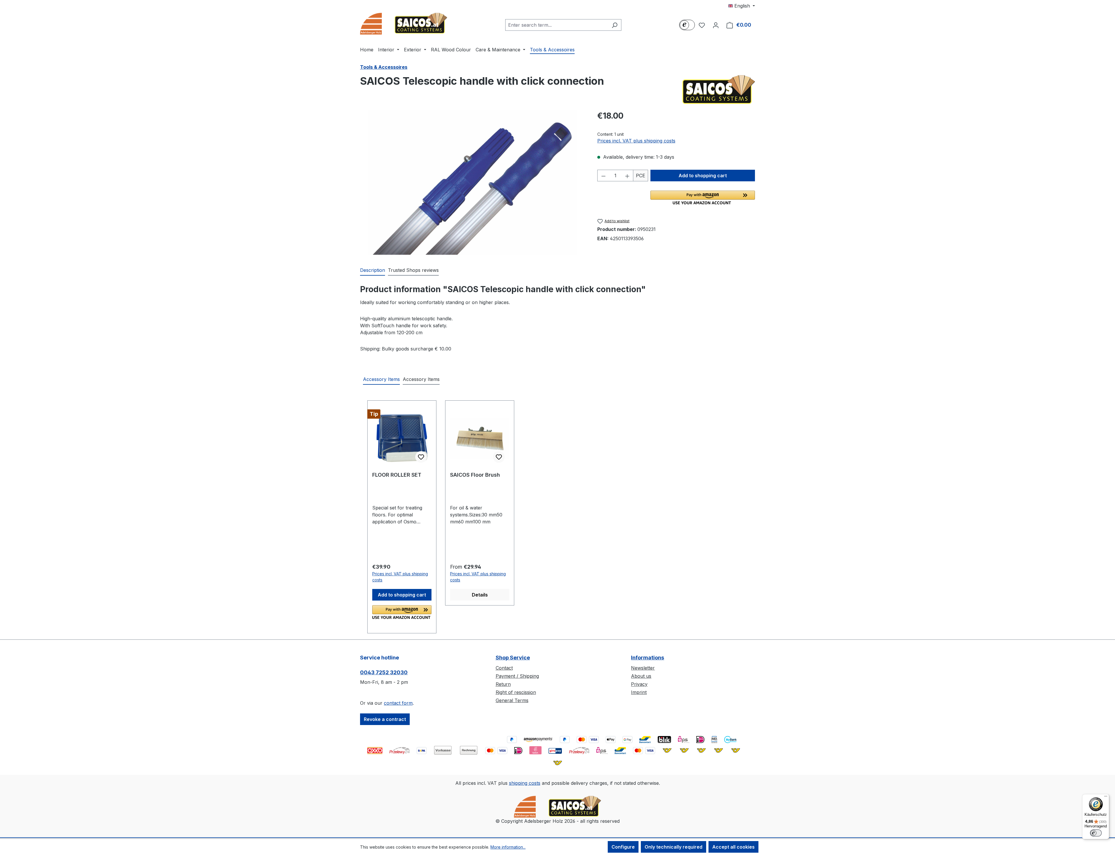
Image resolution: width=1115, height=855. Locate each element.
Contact (504, 668)
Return (503, 684)
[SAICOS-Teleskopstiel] (472, 182)
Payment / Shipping (517, 676)
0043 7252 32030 (384, 672)
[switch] (1096, 832)
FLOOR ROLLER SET (396, 475)
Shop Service (513, 658)
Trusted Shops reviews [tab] (413, 270)
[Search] (614, 25)
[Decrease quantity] (603, 175)
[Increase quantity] (627, 175)
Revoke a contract (385, 719)
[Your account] (716, 25)
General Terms (512, 700)
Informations (647, 658)
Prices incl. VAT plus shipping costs (636, 141)
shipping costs (524, 783)
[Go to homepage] (403, 24)
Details (480, 595)
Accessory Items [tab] (381, 379)
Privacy (639, 684)
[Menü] (1105, 797)
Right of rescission (516, 692)
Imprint (639, 692)
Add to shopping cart (703, 175)
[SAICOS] (718, 89)
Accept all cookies (733, 847)
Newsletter (643, 668)
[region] (472, 182)
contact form (398, 703)
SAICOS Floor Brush (475, 475)
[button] (702, 198)
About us (641, 676)
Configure (623, 847)
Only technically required (673, 847)
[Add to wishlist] (421, 457)
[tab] (372, 270)
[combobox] (556, 25)
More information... (508, 847)
